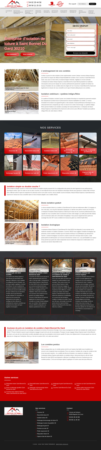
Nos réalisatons (11, 54)
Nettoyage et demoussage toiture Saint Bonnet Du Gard (39, 388)
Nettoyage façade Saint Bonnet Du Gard (63, 384)
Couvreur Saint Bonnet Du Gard (62, 387)
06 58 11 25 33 (35, 5)
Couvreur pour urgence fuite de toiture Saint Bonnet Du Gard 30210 (16, 392)
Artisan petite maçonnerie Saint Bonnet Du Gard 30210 (85, 388)
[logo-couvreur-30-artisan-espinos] (13, 4)
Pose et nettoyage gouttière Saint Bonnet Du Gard (15, 388)
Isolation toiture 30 (47, 11)
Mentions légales (62, 444)
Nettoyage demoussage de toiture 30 (18, 12)
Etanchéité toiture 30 (63, 11)
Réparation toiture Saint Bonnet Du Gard (16, 384)
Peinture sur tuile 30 (38, 12)
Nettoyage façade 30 (55, 11)
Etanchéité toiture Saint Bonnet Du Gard (39, 384)
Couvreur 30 (9, 11)
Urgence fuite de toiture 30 (91, 12)
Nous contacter (27, 54)
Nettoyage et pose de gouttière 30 (29, 12)
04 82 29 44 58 (35, 2)
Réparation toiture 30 (73, 11)
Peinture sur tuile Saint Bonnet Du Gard (85, 384)
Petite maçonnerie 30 (82, 12)
